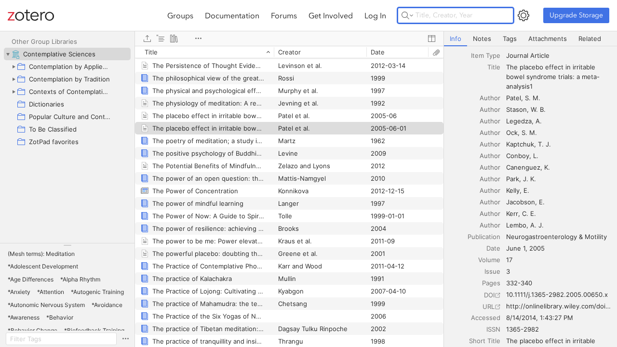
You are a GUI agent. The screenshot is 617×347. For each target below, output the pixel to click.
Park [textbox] (512, 179)
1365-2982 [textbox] (522, 329)
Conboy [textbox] (517, 156)
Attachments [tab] (547, 38)
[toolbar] (289, 38)
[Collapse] (8, 54)
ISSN (493, 329)
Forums (284, 15)
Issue (492, 271)
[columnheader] (204, 52)
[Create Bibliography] (174, 38)
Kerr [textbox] (512, 213)
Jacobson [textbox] (520, 202)
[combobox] (558, 55)
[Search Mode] (407, 15)
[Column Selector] (431, 38)
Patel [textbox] (513, 98)
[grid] (289, 196)
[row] (289, 52)
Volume (489, 260)
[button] (41, 254)
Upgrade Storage (576, 15)
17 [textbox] (509, 260)
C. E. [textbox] (529, 213)
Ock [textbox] (512, 132)
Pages (491, 283)
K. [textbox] (547, 167)
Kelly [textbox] (513, 190)
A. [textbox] (539, 121)
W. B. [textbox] (538, 109)
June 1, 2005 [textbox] (525, 248)
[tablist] (530, 38)
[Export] (147, 38)
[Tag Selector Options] (125, 339)
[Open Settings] (523, 15)
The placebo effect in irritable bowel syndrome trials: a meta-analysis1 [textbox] (553, 76)
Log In (375, 15)
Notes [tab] (482, 38)
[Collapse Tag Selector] (67, 245)
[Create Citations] (160, 38)
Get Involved (330, 15)
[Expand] (13, 66)
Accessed (485, 317)
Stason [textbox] (516, 109)
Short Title (484, 341)
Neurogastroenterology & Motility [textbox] (556, 236)
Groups (180, 15)
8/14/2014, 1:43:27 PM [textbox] (539, 317)
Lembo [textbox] (516, 225)
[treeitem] (67, 54)
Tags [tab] (510, 38)
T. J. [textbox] (544, 144)
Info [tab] (455, 38)
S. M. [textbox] (532, 98)
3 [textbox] (508, 271)
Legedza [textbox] (519, 121)
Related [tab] (589, 38)
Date (493, 248)
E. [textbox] (526, 190)
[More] (198, 38)
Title (493, 67)
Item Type (485, 55)
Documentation (232, 15)
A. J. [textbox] (537, 225)
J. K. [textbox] (529, 179)
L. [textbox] (535, 156)
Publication (484, 236)
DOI (489, 295)
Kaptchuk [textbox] (520, 144)
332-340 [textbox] (519, 283)
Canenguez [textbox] (523, 167)
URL (489, 306)
